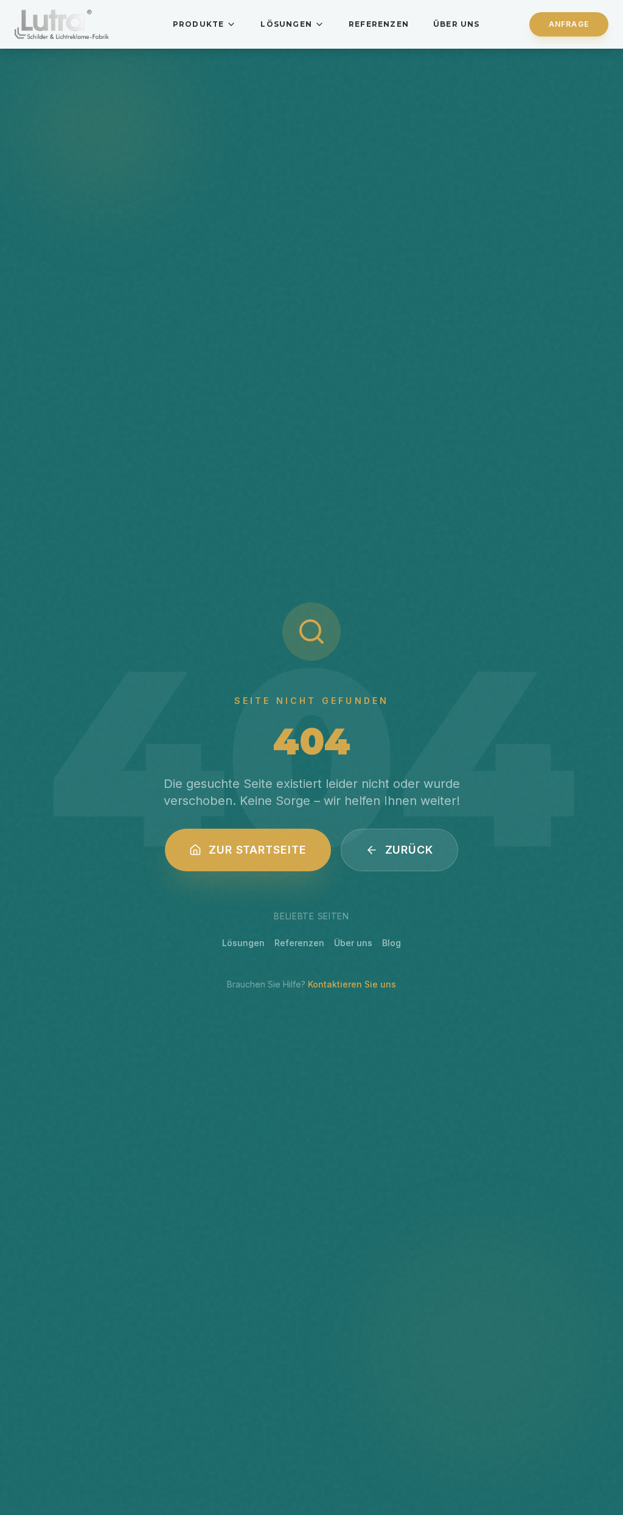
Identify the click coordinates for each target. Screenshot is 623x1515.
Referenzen (379, 24)
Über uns (456, 24)
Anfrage (569, 24)
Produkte (198, 24)
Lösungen (286, 24)
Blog (391, 943)
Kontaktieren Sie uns (352, 984)
